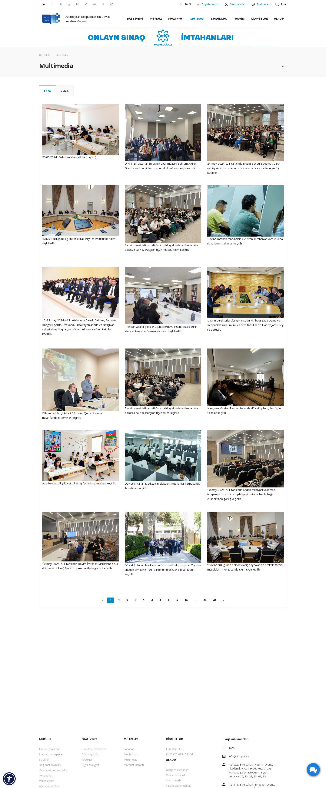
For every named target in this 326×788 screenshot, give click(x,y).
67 (214, 600)
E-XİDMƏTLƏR (175, 749)
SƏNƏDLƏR (219, 18)
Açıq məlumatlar (49, 786)
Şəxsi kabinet (237, 4)
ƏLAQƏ (279, 18)
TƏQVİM (239, 18)
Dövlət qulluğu (90, 754)
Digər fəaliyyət (90, 765)
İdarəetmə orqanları (51, 754)
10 (186, 600)
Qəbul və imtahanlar (94, 749)
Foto (47, 91)
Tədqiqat (87, 759)
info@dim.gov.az (239, 756)
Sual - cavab (173, 780)
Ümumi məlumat (49, 749)
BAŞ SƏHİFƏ (135, 18)
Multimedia (130, 759)
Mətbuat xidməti (134, 765)
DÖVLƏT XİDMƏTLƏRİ (180, 754)
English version (210, 4)
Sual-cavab (263, 4)
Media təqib (131, 754)
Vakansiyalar (46, 781)
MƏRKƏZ (156, 18)
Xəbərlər (129, 749)
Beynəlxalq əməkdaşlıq (53, 770)
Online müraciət (175, 775)
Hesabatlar (45, 775)
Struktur (44, 759)
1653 (232, 748)
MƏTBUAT (197, 18)
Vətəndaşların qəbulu (178, 785)
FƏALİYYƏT (176, 18)
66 (204, 600)
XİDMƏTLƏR (259, 18)
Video (65, 91)
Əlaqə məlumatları (177, 770)
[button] (9, 778)
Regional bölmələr (50, 765)
